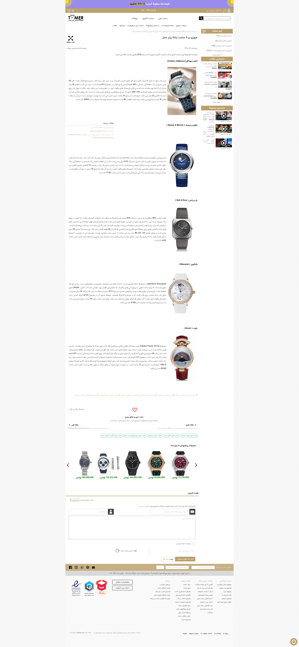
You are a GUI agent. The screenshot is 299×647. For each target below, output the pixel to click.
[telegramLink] (82, 567)
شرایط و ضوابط (193, 634)
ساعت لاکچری (148, 18)
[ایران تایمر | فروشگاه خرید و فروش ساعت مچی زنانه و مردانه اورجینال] (75, 18)
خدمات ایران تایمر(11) (224, 36)
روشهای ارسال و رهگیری (224, 585)
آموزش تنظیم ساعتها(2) (223, 41)
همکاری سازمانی (226, 599)
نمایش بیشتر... (216, 55)
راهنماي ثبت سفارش (225, 588)
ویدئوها (122, 26)
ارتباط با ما (217, 634)
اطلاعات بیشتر (144, 506)
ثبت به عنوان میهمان (185, 559)
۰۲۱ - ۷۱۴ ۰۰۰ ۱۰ (148, 10)
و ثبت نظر (168, 559)
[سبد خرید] (229, 11)
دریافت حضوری (181, 26)
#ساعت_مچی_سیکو (129, 395)
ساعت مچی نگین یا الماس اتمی (111, 436)
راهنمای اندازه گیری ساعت (182, 592)
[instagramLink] (76, 567)
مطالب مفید (185, 581)
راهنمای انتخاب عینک (183, 599)
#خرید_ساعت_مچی (166, 395)
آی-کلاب (210, 613)
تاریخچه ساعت (185, 620)
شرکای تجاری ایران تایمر (224, 602)
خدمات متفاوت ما (206, 634)
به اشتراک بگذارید (78, 409)
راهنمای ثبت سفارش (122, 582)
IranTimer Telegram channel (72, 10)
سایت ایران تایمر (123, 420)
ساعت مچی (162, 18)
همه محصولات (168, 26)
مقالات (114, 26)
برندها (168, 581)
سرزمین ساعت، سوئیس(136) (221, 46)
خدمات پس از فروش (136, 26)
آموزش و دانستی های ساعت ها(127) (219, 50)
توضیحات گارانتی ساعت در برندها (160, 599)
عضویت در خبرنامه (223, 567)
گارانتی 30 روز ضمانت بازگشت (204, 585)
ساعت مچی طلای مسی (171, 436)
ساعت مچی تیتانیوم (154, 436)
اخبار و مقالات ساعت (184, 616)
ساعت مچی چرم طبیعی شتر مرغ (135, 436)
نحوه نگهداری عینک (184, 606)
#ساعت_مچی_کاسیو (148, 395)
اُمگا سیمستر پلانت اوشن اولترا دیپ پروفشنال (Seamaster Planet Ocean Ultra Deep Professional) (91, 136)
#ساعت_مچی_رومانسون (110, 395)
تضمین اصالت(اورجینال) (205, 595)
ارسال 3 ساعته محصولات (205, 592)
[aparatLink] (87, 567)
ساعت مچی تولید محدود (189, 436)
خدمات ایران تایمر (205, 581)
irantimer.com (80, 633)
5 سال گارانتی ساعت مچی (205, 599)
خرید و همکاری (225, 581)
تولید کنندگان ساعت (164, 588)
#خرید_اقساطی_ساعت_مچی (87, 395)
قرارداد (185, 634)
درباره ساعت (186, 585)
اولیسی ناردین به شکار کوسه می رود (102, 127)
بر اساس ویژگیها (153, 26)
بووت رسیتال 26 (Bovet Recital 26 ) (102, 131)
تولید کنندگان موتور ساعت (162, 595)
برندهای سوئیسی (165, 585)
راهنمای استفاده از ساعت (182, 602)
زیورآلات (135, 18)
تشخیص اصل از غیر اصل (162, 592)
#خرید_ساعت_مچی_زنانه (186, 395)
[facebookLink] (70, 567)
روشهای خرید (227, 592)
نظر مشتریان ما (226, 595)
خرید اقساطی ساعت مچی (205, 606)
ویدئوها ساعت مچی (184, 613)
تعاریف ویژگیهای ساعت (183, 609)
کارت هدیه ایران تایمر (206, 609)
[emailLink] (93, 567)
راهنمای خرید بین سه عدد (205, 588)
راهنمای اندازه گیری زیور (183, 595)
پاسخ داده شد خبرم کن (183, 543)
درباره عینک (186, 588)
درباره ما (225, 634)
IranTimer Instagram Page (69, 10)
